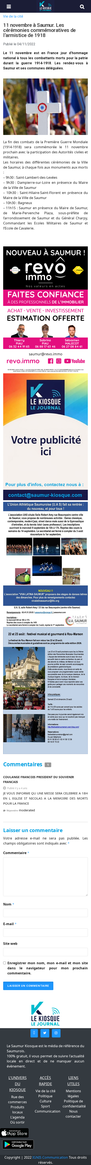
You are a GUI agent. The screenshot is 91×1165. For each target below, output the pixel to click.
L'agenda (17, 1117)
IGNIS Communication (50, 1157)
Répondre (12, 810)
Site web (10, 943)
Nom (8, 904)
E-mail (10, 924)
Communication (47, 1111)
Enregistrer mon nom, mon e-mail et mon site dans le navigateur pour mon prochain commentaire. (47, 968)
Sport (45, 1106)
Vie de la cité (13, 16)
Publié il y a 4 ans (17, 788)
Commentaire (16, 852)
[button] (34, 1033)
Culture (45, 1101)
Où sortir (17, 1122)
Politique (45, 1096)
